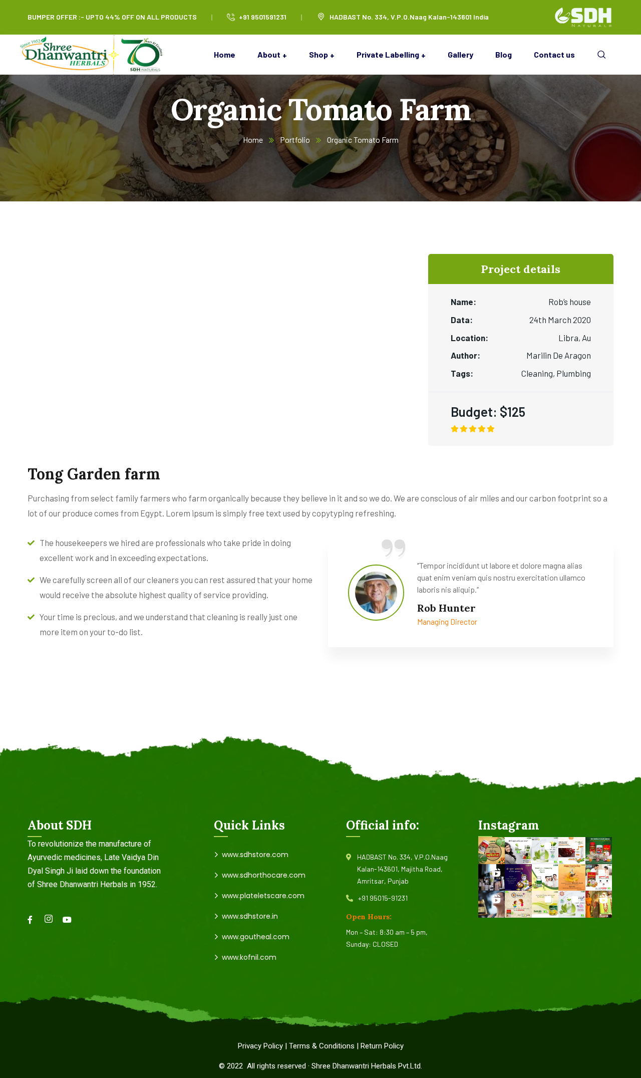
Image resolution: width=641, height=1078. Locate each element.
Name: (463, 302)
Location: (469, 338)
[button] (491, 850)
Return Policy (382, 1045)
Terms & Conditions (322, 1045)
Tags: (462, 373)
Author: (465, 355)
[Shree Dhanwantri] (95, 55)
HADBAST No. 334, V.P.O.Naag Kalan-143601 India (409, 17)
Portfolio (295, 139)
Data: (462, 320)
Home (253, 139)
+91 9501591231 (262, 17)
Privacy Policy (260, 1045)
